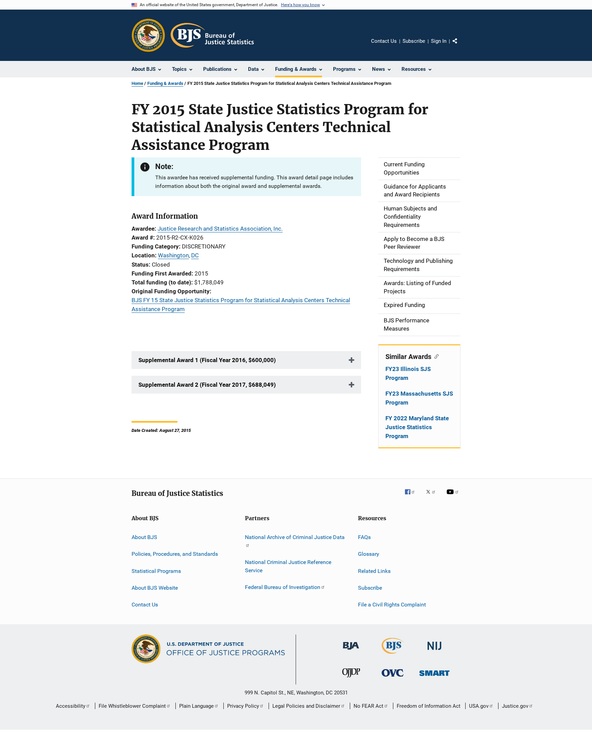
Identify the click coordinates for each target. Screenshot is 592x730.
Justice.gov (515, 706)
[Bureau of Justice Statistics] (393, 655)
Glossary (368, 554)
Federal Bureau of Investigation (282, 587)
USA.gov (479, 706)
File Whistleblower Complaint (132, 706)
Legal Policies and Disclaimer (306, 706)
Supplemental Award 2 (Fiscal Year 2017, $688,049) (207, 384)
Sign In (438, 41)
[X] (433, 496)
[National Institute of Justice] (434, 651)
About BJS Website (155, 588)
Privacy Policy (243, 706)
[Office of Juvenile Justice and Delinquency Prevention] (351, 678)
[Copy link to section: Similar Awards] (435, 356)
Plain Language (196, 706)
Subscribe (414, 41)
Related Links (374, 570)
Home (137, 83)
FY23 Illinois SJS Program (408, 373)
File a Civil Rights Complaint (392, 604)
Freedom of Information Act (428, 706)
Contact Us (384, 41)
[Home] (212, 35)
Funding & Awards (165, 83)
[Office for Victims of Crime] (393, 678)
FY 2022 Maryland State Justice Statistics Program (417, 427)
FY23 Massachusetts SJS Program (419, 398)
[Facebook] (412, 496)
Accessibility (70, 706)
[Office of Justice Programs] (148, 35)
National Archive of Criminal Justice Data (295, 537)
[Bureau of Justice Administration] (351, 651)
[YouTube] (453, 496)
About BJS (144, 537)
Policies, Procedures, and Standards (175, 554)
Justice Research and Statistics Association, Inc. (220, 228)
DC (195, 255)
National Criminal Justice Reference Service (288, 566)
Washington (173, 255)
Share (460, 46)
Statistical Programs (156, 570)
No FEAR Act (368, 706)
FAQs (364, 537)
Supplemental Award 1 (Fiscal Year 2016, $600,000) (207, 360)
